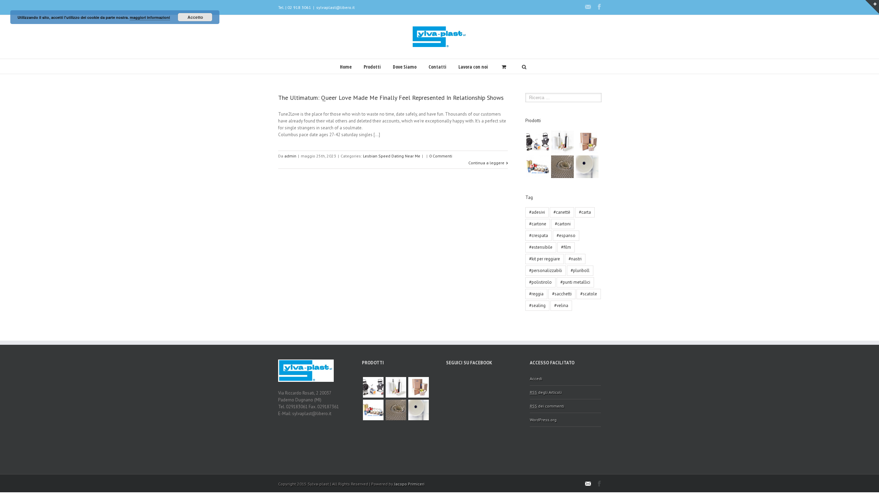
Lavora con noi (473, 66)
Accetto (195, 17)
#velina (561, 305)
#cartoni (563, 224)
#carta (585, 212)
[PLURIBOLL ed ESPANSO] (587, 166)
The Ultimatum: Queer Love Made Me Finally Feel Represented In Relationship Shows (391, 98)
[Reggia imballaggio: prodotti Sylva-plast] (537, 142)
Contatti (437, 66)
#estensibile (540, 247)
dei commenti (547, 406)
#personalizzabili (545, 270)
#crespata (538, 235)
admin (290, 155)
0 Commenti (440, 155)
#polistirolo (540, 282)
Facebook (599, 7)
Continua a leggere (486, 162)
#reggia (536, 294)
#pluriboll (580, 270)
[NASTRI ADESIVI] (537, 166)
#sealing (537, 305)
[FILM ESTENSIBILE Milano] (562, 142)
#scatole (588, 294)
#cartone (537, 224)
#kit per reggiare (544, 259)
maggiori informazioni (150, 17)
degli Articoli (546, 392)
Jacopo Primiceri (409, 483)
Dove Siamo (404, 66)
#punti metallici (575, 282)
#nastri (575, 259)
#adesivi (537, 212)
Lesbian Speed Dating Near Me (391, 155)
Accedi (536, 378)
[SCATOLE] (587, 142)
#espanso (566, 235)
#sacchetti (562, 294)
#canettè (561, 212)
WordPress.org (543, 419)
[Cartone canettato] (562, 166)
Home (346, 66)
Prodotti (372, 66)
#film (566, 247)
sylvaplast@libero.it (335, 7)
